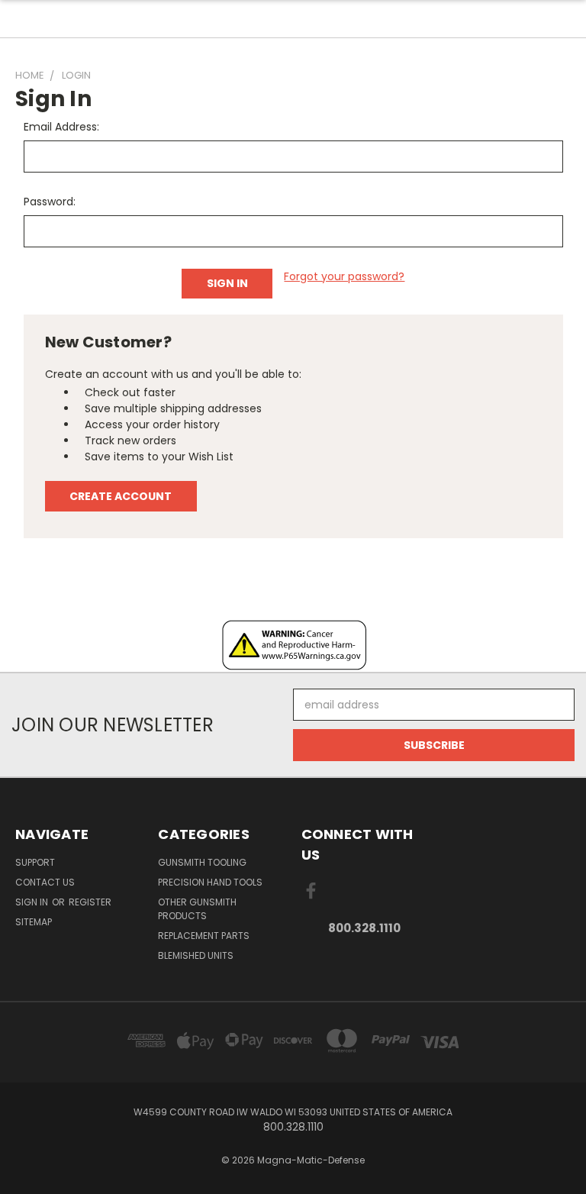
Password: (50, 201)
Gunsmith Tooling (202, 862)
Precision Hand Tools (210, 882)
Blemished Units (195, 955)
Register (90, 902)
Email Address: (61, 126)
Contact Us (45, 882)
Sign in (32, 902)
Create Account (120, 496)
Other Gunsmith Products (197, 909)
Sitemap (33, 921)
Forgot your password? (344, 276)
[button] (293, 645)
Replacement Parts (204, 935)
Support (35, 862)
